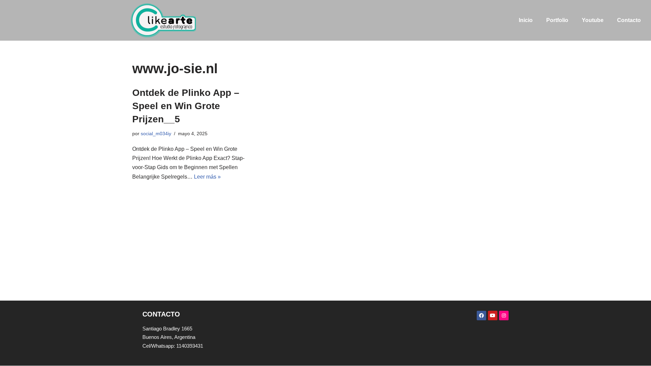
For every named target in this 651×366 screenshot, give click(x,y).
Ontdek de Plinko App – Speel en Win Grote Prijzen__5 (185, 105)
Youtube (593, 20)
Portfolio (557, 20)
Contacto (629, 20)
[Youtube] (492, 315)
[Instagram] (504, 315)
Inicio (526, 20)
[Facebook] (481, 315)
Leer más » (207, 177)
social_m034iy (156, 133)
